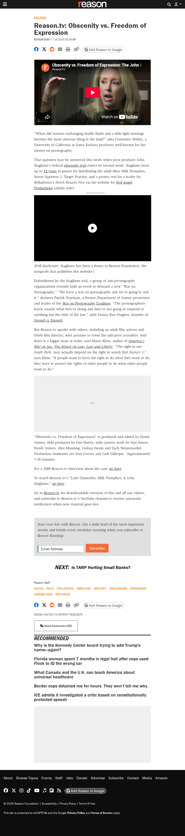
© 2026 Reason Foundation (21, 803)
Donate (81, 778)
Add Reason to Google (105, 49)
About (8, 778)
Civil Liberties (65, 588)
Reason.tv (52, 493)
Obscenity (100, 588)
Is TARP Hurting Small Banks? (92, 567)
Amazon (161, 778)
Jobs (69, 778)
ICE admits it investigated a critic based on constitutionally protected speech (90, 697)
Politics (40, 17)
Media (147, 778)
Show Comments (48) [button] (58, 626)
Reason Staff (42, 39)
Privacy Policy (68, 803)
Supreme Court (43, 594)
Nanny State (84, 588)
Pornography (138, 588)
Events (47, 778)
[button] (178, 4)
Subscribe (97, 548)
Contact (133, 778)
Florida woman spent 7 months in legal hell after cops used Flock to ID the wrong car (91, 661)
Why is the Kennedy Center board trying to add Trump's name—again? (87, 647)
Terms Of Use (87, 803)
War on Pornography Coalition (86, 303)
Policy (50, 588)
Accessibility (49, 803)
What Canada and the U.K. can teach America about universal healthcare (84, 674)
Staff (58, 778)
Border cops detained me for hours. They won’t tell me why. (91, 686)
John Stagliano (118, 588)
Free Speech (63, 594)
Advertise (98, 778)
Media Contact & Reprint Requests (58, 614)
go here (115, 469)
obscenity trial (75, 165)
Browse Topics (27, 778)
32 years (50, 171)
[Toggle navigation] (5, 4)
